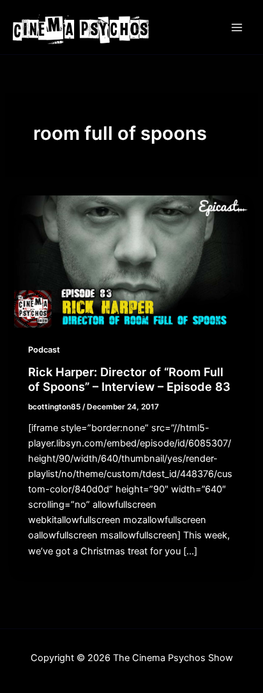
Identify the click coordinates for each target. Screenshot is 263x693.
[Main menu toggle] (236, 27)
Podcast (44, 349)
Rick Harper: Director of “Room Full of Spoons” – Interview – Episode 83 (129, 379)
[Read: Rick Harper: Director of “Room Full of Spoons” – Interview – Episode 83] (131, 261)
